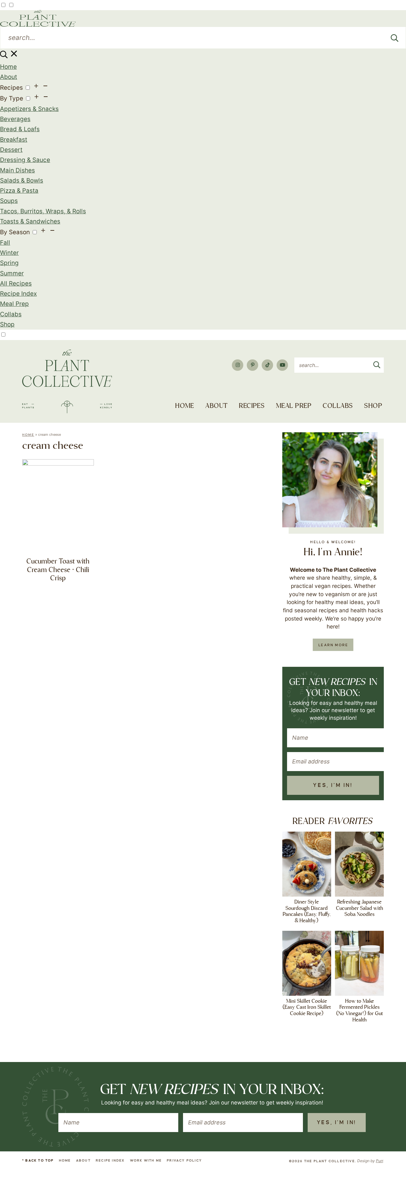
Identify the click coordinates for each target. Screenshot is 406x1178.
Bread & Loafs (20, 129)
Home (8, 66)
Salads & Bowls (21, 180)
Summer (12, 273)
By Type (11, 98)
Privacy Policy (184, 1160)
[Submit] (394, 38)
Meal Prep (14, 303)
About (8, 76)
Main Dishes (17, 170)
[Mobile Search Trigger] (9, 56)
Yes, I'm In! (333, 785)
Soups (9, 200)
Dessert (11, 149)
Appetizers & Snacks (29, 109)
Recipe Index (18, 293)
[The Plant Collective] (67, 381)
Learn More (333, 645)
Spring (9, 263)
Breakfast (13, 139)
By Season (15, 232)
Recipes (11, 87)
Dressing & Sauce (25, 160)
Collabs (11, 314)
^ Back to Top (38, 1160)
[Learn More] (329, 479)
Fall (5, 242)
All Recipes (16, 283)
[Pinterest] (252, 365)
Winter (9, 252)
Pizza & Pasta (19, 190)
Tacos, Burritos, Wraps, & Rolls (43, 211)
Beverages (15, 119)
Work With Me (146, 1160)
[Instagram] (237, 365)
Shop (7, 324)
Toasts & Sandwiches (30, 221)
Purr (379, 1160)
